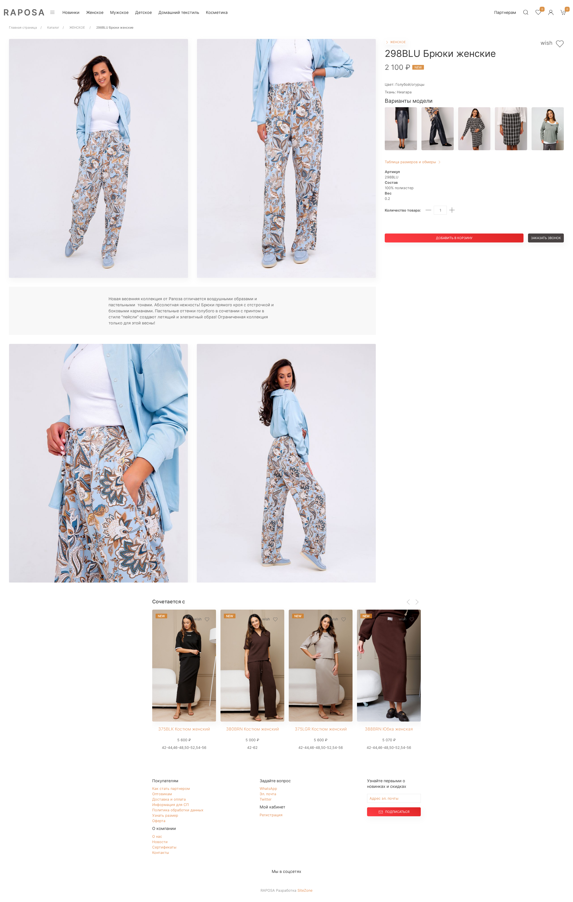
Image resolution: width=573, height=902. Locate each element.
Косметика (217, 12)
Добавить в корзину (454, 238)
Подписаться (397, 812)
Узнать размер (165, 815)
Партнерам (505, 12)
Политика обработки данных (177, 810)
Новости (160, 842)
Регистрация (271, 815)
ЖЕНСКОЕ (397, 42)
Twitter (266, 799)
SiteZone (304, 890)
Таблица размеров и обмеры (411, 162)
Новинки (70, 12)
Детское (143, 12)
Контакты (160, 852)
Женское (94, 12)
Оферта (158, 820)
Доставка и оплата (169, 799)
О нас (157, 836)
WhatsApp (268, 788)
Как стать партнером (171, 788)
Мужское (119, 12)
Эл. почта (268, 794)
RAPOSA (24, 12)
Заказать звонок (546, 238)
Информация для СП (170, 804)
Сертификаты (164, 847)
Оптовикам (162, 794)
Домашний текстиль (178, 12)
